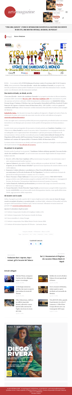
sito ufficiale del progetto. (27, 145)
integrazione (40, 234)
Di (37, 231)
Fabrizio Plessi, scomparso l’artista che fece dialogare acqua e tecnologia (24, 278)
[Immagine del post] (9, 278)
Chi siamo (33, 393)
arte (31, 234)
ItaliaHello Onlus (10, 113)
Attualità (8, 44)
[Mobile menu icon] (67, 12)
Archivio (39, 393)
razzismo (51, 234)
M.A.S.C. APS (27, 99)
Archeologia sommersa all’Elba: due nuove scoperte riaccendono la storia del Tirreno (25, 290)
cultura (34, 234)
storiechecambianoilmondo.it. (21, 206)
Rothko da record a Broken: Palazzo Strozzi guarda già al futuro (58, 278)
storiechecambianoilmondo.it (14, 117)
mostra (46, 234)
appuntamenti (25, 234)
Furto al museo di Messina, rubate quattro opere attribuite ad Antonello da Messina (58, 290)
